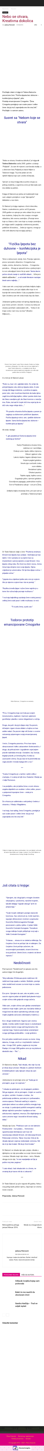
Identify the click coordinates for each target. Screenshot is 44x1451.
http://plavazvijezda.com (22, 1254)
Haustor (13, 9)
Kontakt (28, 1439)
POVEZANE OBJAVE (11, 1275)
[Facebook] (19, 1263)
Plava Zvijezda (11, 1436)
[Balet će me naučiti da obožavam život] (8, 1295)
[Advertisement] (22, 1403)
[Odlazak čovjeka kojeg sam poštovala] (8, 1284)
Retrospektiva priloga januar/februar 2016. (10, 1226)
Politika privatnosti (17, 1439)
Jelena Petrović (10, 25)
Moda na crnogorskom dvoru (33, 1226)
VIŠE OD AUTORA (27, 1275)
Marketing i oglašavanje (26, 1436)
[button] (40, 3)
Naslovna (5, 9)
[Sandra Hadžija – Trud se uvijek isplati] (8, 1306)
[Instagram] (24, 1263)
